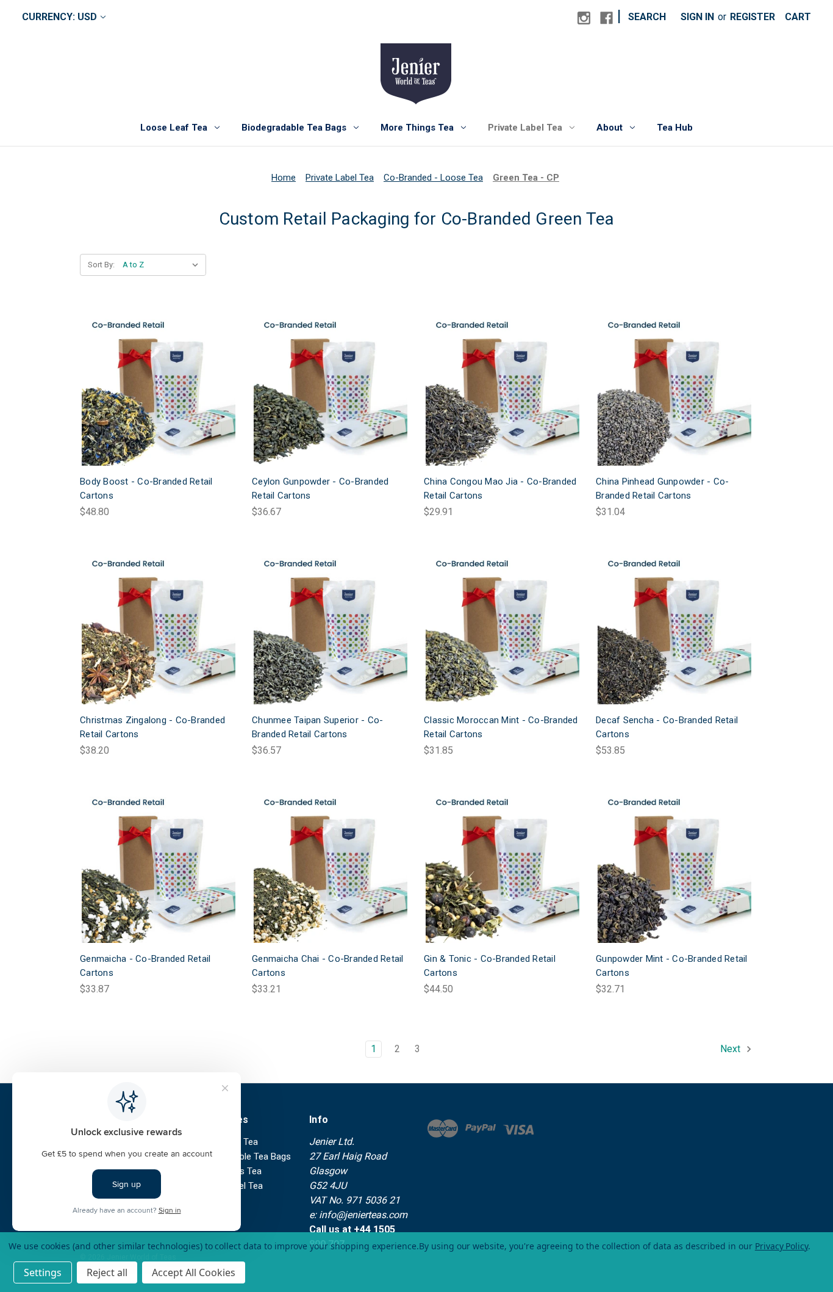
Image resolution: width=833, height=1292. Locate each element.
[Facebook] (606, 18)
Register (752, 17)
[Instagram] (583, 18)
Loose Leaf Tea (173, 127)
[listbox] (163, 264)
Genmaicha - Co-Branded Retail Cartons (145, 965)
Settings (43, 1272)
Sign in (697, 17)
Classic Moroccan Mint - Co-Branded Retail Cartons (501, 727)
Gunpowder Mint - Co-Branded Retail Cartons (672, 965)
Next (731, 1049)
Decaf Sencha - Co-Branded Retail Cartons (667, 727)
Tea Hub (675, 127)
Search (647, 17)
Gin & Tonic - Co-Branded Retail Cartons (490, 965)
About (609, 127)
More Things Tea (417, 127)
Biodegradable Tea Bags (293, 127)
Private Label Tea (525, 127)
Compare (155, 389)
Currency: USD (59, 17)
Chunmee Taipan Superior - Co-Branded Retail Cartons (317, 727)
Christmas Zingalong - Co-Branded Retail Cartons (152, 727)
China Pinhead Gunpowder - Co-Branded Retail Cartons (662, 488)
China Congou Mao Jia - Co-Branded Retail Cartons (500, 488)
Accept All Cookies (193, 1272)
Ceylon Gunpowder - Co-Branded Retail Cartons (320, 488)
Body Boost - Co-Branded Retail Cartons (146, 488)
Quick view (149, 364)
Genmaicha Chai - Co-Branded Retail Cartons (328, 965)
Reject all (107, 1272)
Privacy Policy (781, 1246)
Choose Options (158, 413)
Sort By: (101, 264)
